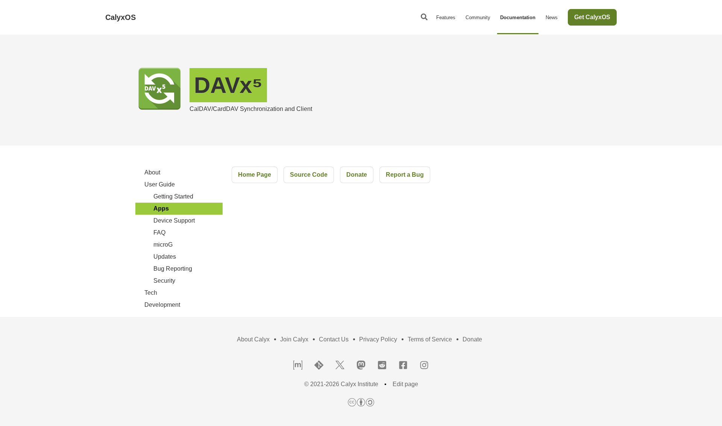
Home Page (254, 174)
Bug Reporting (172, 268)
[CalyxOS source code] (318, 366)
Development (162, 305)
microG (163, 244)
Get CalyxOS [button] (592, 17)
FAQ (159, 232)
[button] (424, 17)
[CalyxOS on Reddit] (382, 366)
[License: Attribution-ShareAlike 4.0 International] (361, 403)
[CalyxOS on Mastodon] (361, 366)
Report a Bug (405, 174)
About (152, 172)
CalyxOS (120, 17)
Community (478, 17)
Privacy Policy (378, 339)
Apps (161, 208)
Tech (150, 293)
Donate (356, 174)
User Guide (159, 184)
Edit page (405, 384)
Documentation (517, 17)
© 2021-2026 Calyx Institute (341, 384)
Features (445, 17)
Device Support (174, 220)
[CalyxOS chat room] (297, 366)
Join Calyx (294, 339)
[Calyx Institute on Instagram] (424, 366)
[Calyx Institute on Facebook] (403, 366)
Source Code (309, 174)
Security (164, 280)
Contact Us (334, 339)
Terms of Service (430, 339)
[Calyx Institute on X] (339, 366)
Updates (164, 256)
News (552, 17)
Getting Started (173, 196)
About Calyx (253, 339)
